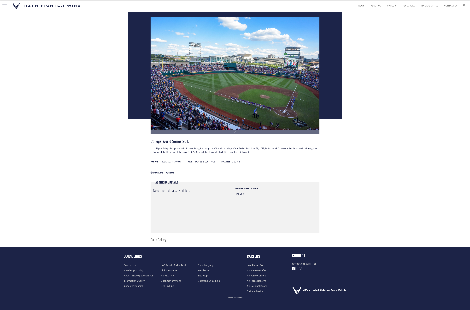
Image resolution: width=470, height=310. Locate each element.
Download (158, 172)
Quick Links (133, 256)
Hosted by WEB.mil (235, 298)
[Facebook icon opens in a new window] (294, 269)
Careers (253, 256)
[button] (4, 6)
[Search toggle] (464, 5)
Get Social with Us (304, 264)
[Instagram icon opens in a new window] (300, 269)
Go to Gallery (158, 239)
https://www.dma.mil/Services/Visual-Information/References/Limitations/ (263, 209)
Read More (240, 193)
